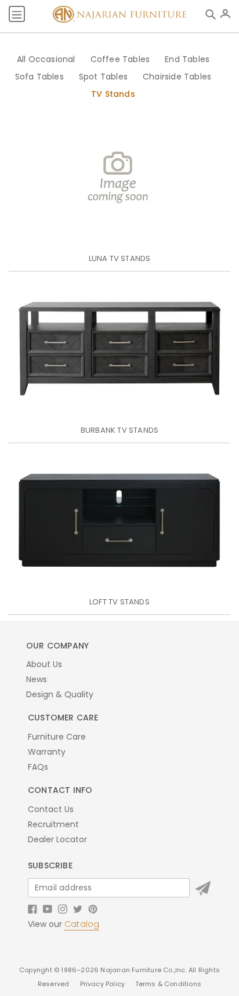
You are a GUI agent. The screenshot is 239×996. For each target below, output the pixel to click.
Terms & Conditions (168, 983)
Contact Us (51, 809)
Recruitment (53, 824)
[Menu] (17, 14)
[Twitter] (77, 908)
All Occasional (46, 59)
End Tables (187, 59)
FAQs (38, 767)
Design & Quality (59, 694)
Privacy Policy (103, 983)
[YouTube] (47, 908)
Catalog (81, 924)
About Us (44, 664)
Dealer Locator (57, 839)
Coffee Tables (120, 59)
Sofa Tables (39, 76)
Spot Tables (103, 76)
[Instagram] (62, 908)
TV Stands (113, 94)
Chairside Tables (177, 76)
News (36, 679)
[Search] (212, 14)
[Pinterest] (92, 908)
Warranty (47, 752)
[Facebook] (32, 908)
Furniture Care (57, 737)
